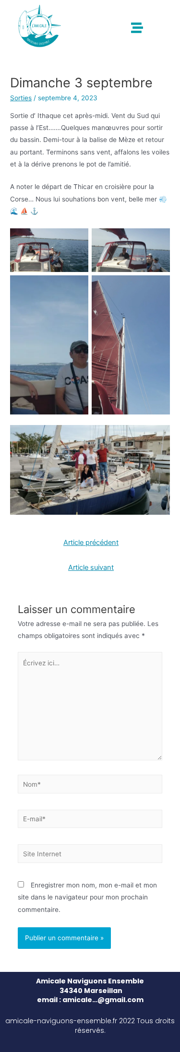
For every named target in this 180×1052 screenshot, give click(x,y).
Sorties (21, 98)
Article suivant (91, 567)
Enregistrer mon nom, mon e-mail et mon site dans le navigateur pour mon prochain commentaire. (87, 897)
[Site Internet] (90, 855)
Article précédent (91, 542)
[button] (137, 27)
